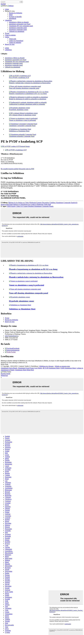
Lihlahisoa (8, 20)
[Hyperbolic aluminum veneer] (19, 297)
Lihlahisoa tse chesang (46, 366)
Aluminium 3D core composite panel (21, 26)
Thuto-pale (12, 39)
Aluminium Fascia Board (9, 368)
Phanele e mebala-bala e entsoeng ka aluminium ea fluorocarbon (30, 83)
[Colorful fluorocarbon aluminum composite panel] (30, 273)
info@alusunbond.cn (11, 336)
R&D (11, 15)
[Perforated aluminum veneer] (23, 281)
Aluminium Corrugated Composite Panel (22, 126)
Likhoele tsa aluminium (16, 31)
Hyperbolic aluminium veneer (18, 109)
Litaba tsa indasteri (15, 42)
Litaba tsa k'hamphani (16, 41)
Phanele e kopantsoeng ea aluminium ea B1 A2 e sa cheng (28, 93)
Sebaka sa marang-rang (62, 366)
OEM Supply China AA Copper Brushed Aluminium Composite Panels (30, 206)
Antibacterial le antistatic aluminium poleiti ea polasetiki (27, 104)
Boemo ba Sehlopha (15, 13)
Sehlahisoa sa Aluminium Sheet (19, 131)
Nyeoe (7, 33)
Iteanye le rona (9, 44)
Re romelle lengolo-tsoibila (9, 169)
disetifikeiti (12, 18)
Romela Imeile (5, 373)
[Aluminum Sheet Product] (20, 305)
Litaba (7, 37)
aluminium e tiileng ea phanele (19, 22)
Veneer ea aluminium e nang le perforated (22, 120)
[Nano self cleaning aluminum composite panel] (25, 289)
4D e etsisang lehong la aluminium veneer (22, 115)
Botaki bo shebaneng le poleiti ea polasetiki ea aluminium (27, 99)
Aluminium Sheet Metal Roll (24, 370)
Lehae (7, 9)
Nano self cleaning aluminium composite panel (24, 88)
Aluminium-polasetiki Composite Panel (21, 136)
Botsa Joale (4, 364)
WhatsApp (4, 375)
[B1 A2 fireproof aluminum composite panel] (28, 265)
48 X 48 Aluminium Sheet (51, 368)
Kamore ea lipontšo (15, 16)
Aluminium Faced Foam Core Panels (30, 368)
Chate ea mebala (10, 35)
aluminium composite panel (18, 28)
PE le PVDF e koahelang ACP (19, 77)
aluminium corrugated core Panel (19, 24)
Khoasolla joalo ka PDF (26, 169)
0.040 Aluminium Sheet (68, 368)
